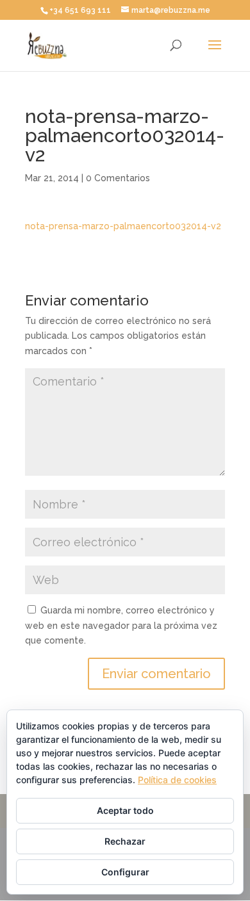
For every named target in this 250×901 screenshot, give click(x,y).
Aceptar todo (125, 810)
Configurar (125, 871)
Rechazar (125, 841)
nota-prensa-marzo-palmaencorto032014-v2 (123, 226)
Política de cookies (177, 779)
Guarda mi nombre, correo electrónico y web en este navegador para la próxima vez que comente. (121, 625)
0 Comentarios (118, 178)
